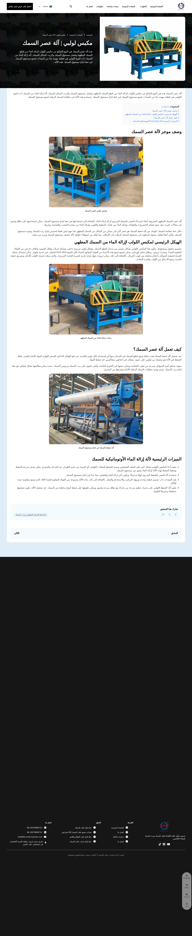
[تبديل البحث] (71, 6)
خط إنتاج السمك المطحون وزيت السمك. (30, 515)
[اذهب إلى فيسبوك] (164, 844)
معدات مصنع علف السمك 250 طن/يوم (77, 832)
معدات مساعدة (112, 6)
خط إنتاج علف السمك (83, 828)
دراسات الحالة (118, 837)
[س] (169, 514)
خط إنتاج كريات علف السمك (81, 841)
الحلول (144, 6)
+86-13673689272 (34, 828)
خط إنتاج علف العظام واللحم (81, 837)
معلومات (99, 6)
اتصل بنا (90, 6)
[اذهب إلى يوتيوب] (168, 844)
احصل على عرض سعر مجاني (19, 6)
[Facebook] (175, 514)
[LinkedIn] (163, 514)
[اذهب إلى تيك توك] (160, 844)
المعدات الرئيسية (128, 6)
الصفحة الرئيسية (156, 6)
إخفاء (165, 107)
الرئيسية (89, 35)
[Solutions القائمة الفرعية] (141, 6)
